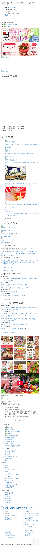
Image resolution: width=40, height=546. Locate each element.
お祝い (7, 460)
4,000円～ (8, 500)
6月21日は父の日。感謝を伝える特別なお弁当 (14, 324)
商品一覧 (7, 532)
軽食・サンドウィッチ (11, 478)
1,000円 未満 (9, 493)
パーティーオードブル (11, 475)
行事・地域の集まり (11, 456)
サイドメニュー (9, 480)
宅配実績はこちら (8, 270)
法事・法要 (8, 458)
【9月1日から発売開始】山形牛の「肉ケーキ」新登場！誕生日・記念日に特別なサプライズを (19, 308)
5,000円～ (8, 502)
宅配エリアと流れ (10, 536)
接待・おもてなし (10, 451)
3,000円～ (8, 498)
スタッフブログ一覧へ (9, 332)
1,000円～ (8, 495)
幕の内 (7, 467)
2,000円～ (8, 496)
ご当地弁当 (8, 476)
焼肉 (6, 465)
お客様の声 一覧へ (8, 267)
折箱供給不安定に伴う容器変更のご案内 (13, 295)
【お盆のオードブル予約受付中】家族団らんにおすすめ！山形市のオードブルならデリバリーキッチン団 (19, 314)
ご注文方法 (8, 534)
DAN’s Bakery (9, 482)
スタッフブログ (29, 537)
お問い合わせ (29, 530)
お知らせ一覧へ (7, 300)
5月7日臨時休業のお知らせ (9, 291)
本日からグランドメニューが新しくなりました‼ (15, 284)
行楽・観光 (8, 455)
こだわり (7, 530)
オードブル (8, 473)
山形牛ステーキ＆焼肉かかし (13, 484)
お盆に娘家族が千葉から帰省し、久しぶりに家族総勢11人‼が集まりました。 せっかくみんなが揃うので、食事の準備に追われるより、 (19, 253)
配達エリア (8, 15)
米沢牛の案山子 (9, 486)
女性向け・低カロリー (11, 469)
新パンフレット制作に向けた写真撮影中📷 (13, 328)
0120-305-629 (12, 7)
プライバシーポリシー (31, 532)
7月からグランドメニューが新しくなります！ (14, 288)
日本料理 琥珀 (9, 488)
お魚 (6, 471)
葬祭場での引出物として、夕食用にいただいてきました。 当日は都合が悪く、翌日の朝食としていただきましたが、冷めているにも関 (19, 262)
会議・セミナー (9, 453)
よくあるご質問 (9, 537)
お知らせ (27, 536)
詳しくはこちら (20, 420)
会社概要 (27, 534)
